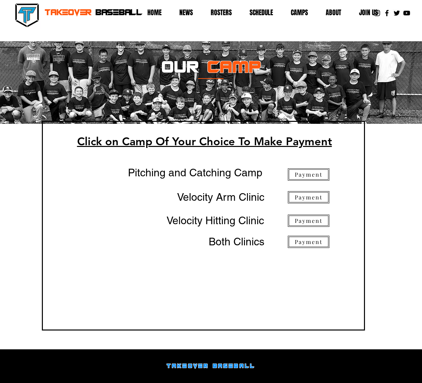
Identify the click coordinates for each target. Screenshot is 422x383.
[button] (225, 12)
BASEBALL (93, 12)
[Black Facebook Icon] (387, 13)
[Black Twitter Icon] (397, 13)
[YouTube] (407, 13)
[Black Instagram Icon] (377, 13)
